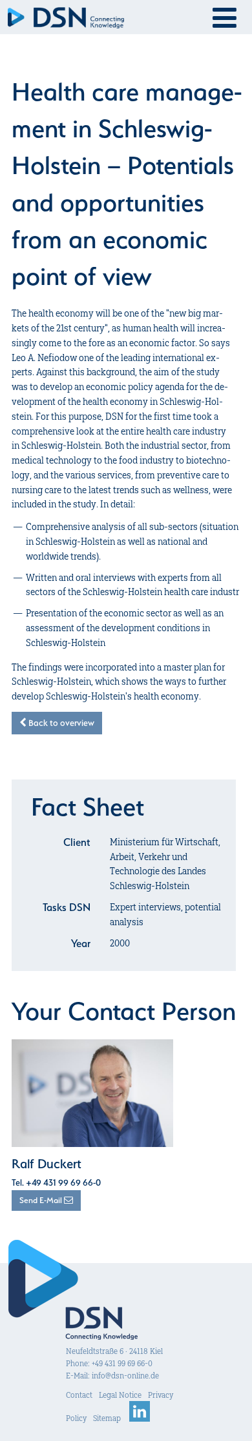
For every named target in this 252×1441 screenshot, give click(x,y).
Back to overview (60, 723)
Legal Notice (120, 1395)
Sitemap (107, 1418)
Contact (79, 1395)
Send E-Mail (41, 1200)
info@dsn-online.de (125, 1375)
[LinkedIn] (139, 1418)
